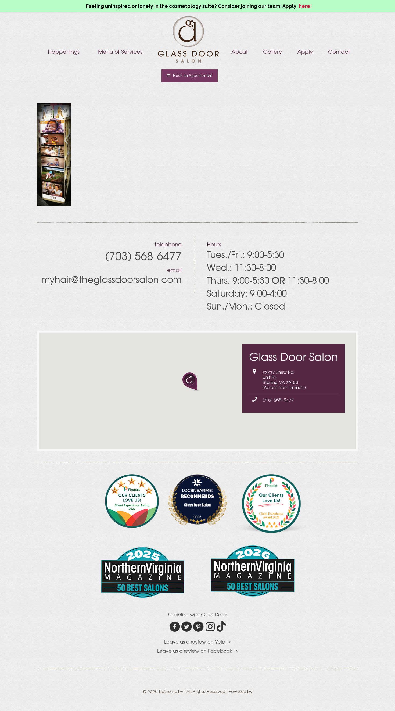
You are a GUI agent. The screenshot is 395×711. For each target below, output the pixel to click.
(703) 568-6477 (278, 400)
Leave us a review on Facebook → (197, 650)
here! (305, 6)
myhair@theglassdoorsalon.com (111, 279)
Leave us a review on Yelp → (197, 641)
